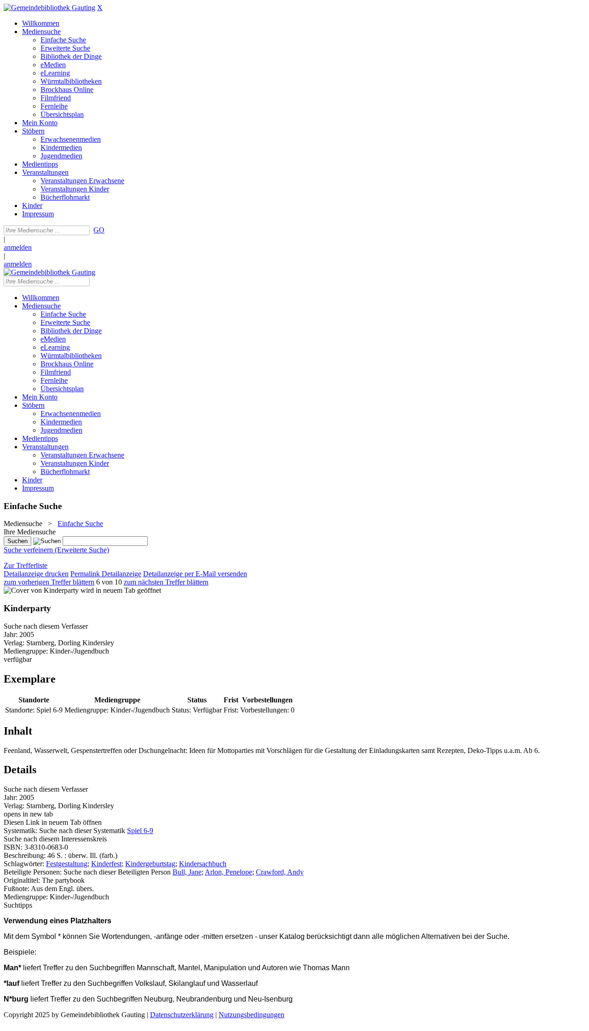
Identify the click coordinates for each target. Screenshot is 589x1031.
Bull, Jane (187, 872)
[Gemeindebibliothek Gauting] (49, 8)
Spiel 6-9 (140, 830)
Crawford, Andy (280, 872)
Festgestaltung (66, 864)
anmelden (18, 247)
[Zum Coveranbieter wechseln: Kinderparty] (41, 590)
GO (98, 230)
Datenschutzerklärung (182, 1015)
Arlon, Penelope (228, 872)
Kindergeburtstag (150, 864)
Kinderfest (106, 864)
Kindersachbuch (202, 864)
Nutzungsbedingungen (251, 1015)
